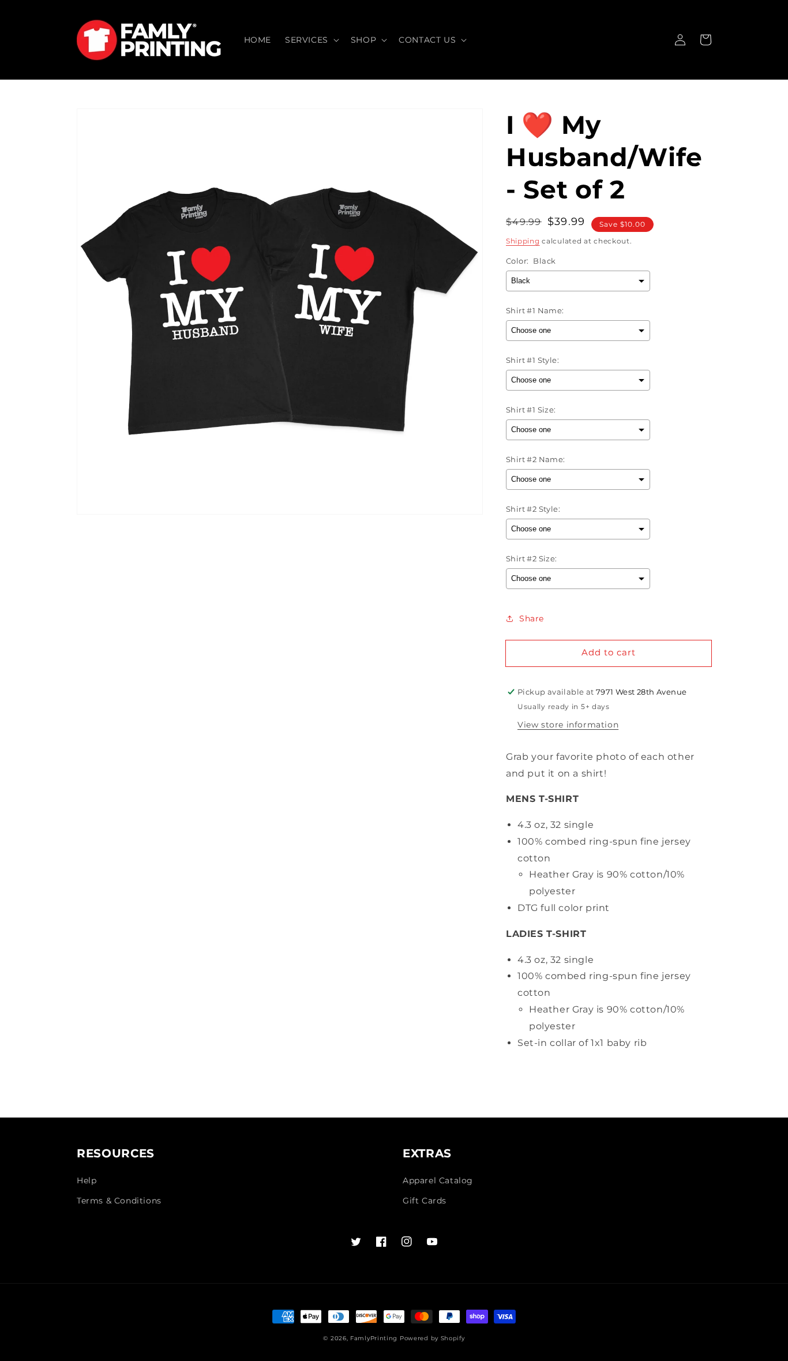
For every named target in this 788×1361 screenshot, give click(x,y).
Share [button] (531, 618)
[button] (311, 40)
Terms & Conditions (119, 1200)
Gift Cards (424, 1200)
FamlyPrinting (373, 1338)
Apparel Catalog (438, 1180)
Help (86, 1180)
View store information (567, 724)
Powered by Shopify (432, 1338)
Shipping (523, 241)
